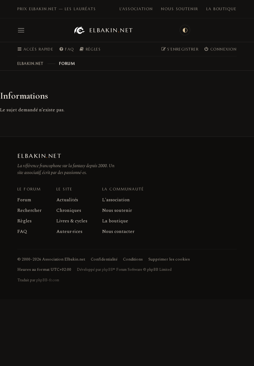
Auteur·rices (69, 231)
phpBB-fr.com (47, 280)
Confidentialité (104, 259)
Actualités (67, 199)
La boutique (221, 9)
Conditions (133, 259)
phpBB (107, 270)
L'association (136, 9)
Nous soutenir (179, 9)
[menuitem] (66, 49)
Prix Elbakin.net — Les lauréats (56, 9)
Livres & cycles (71, 221)
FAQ (22, 231)
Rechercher (29, 210)
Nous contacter (118, 231)
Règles (24, 221)
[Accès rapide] (21, 30)
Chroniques (68, 210)
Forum (24, 199)
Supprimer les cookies (169, 259)
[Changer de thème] (185, 30)
